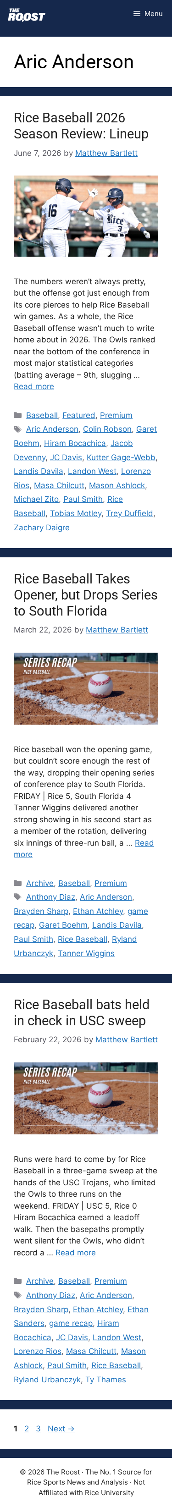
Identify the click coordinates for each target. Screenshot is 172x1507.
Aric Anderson (52, 429)
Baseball (42, 415)
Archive (40, 883)
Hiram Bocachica (75, 443)
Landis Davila (38, 471)
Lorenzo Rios (37, 1351)
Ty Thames (105, 1379)
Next (61, 1428)
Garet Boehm (63, 925)
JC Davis (66, 457)
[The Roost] (27, 14)
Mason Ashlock (117, 485)
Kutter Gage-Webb (121, 457)
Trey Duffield (129, 513)
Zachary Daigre (42, 527)
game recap (71, 1323)
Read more (34, 386)
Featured (78, 415)
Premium (116, 415)
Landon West (92, 471)
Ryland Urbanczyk (47, 1379)
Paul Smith (83, 499)
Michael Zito (36, 499)
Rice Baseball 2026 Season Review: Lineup (81, 126)
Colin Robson (107, 429)
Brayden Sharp (41, 911)
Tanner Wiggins (86, 953)
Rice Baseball (82, 939)
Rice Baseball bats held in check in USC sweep (82, 1012)
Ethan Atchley (98, 911)
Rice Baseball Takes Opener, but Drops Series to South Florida (86, 595)
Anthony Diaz (50, 897)
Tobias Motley (75, 513)
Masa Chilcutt (59, 485)
